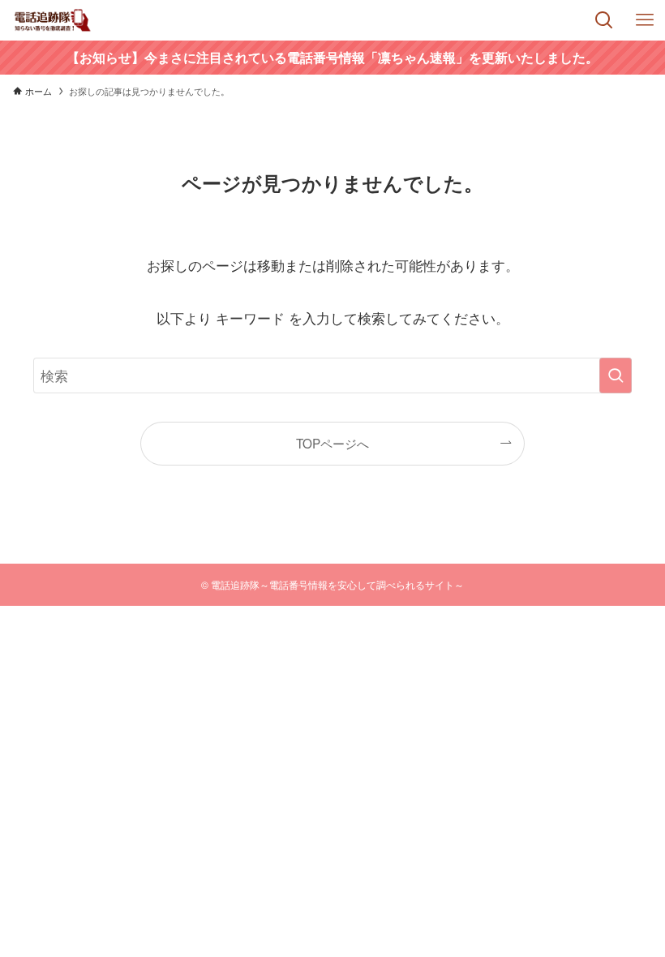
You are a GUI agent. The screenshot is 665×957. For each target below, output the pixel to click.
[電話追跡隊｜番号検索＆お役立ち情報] (52, 20)
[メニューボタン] (644, 20)
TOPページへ (332, 443)
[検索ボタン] (604, 20)
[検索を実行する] (615, 375)
